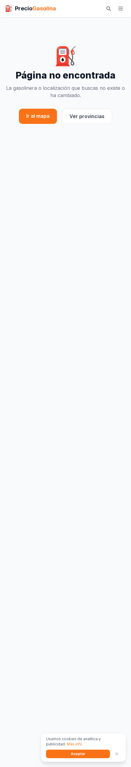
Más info (74, 744)
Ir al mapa (38, 116)
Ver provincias (86, 116)
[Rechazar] (116, 754)
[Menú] (120, 8)
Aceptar (78, 753)
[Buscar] (108, 8)
